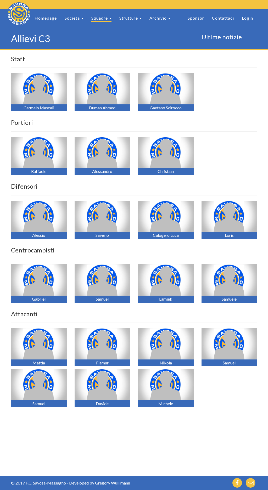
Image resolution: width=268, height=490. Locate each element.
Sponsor (196, 17)
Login (247, 17)
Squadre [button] (100, 17)
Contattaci (223, 17)
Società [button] (73, 17)
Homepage (46, 17)
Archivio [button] (158, 17)
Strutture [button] (129, 17)
